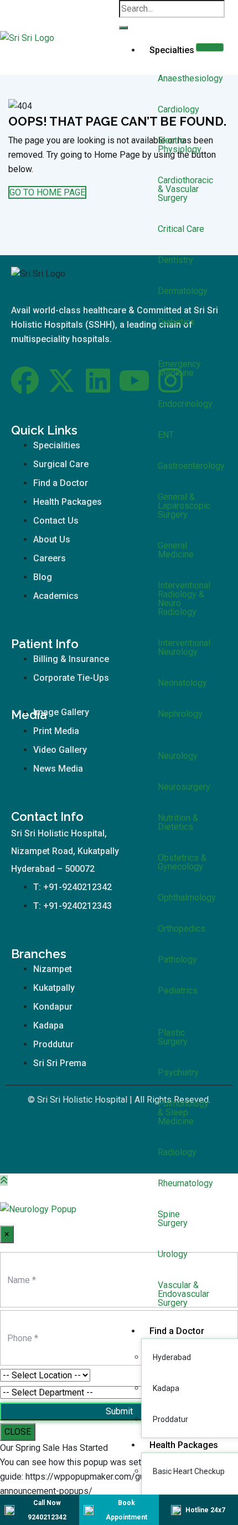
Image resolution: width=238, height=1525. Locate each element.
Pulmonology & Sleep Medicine (183, 1112)
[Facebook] (25, 380)
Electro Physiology (179, 144)
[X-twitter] (61, 380)
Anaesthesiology (190, 78)
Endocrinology (185, 404)
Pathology (177, 959)
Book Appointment (126, 1510)
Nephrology (180, 714)
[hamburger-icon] (210, 47)
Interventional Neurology (184, 647)
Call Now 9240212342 (47, 1510)
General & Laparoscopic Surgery (184, 506)
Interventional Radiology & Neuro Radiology (184, 598)
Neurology (178, 756)
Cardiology (178, 109)
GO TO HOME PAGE (47, 192)
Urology (173, 1254)
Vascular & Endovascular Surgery (183, 1294)
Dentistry (175, 260)
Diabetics (176, 322)
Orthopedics (181, 928)
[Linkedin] (98, 380)
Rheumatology (185, 1183)
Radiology (177, 1152)
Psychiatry (178, 1072)
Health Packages (183, 1445)
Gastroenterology (191, 466)
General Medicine (176, 550)
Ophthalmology (187, 897)
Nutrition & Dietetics (178, 822)
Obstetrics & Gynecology (182, 862)
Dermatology (183, 291)
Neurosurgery (184, 787)
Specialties (171, 50)
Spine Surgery (173, 1218)
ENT (166, 435)
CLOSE (17, 1431)
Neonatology (182, 683)
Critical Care (181, 229)
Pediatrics (178, 990)
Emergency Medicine (179, 368)
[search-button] (123, 27)
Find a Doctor (176, 1331)
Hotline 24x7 (205, 1510)
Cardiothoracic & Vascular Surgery (185, 189)
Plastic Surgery (173, 1037)
